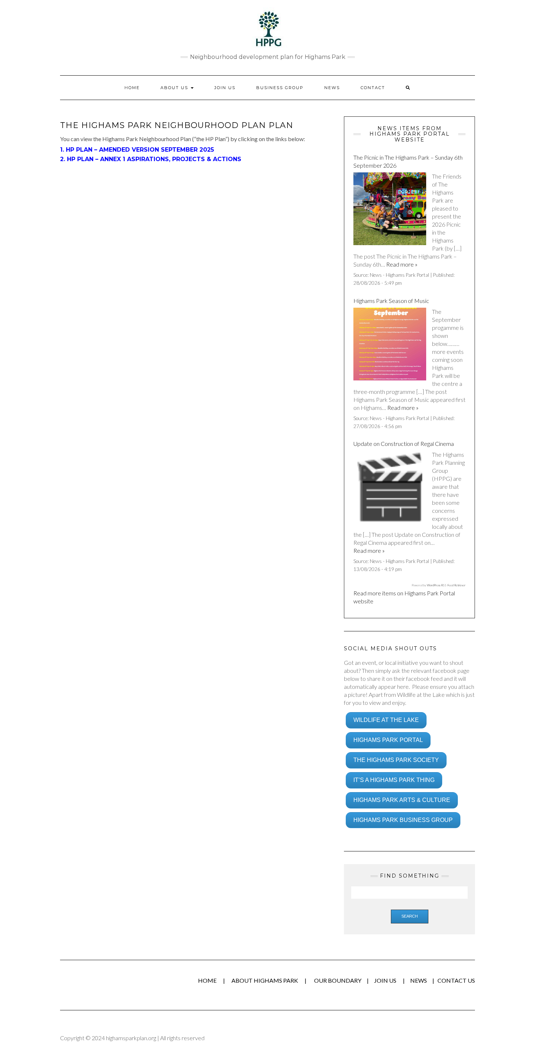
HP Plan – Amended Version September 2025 (140, 149)
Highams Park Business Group (403, 820)
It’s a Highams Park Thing (394, 780)
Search (409, 916)
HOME (132, 87)
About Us (175, 87)
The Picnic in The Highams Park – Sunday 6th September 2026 (408, 161)
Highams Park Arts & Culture (401, 800)
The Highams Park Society (396, 760)
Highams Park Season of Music (391, 300)
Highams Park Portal (388, 740)
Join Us (224, 87)
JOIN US (385, 980)
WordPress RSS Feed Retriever (446, 585)
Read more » (401, 264)
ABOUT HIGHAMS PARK (264, 980)
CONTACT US (456, 980)
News (332, 87)
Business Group (280, 87)
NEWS (418, 980)
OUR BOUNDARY (337, 980)
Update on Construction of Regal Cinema (403, 443)
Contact (373, 87)
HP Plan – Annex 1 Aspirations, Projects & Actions (154, 159)
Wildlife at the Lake (386, 720)
